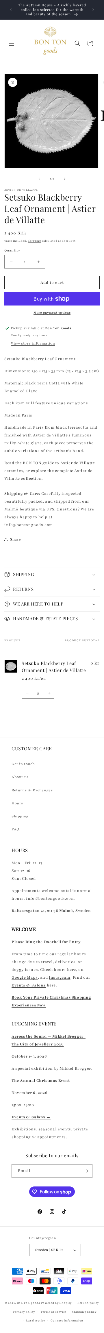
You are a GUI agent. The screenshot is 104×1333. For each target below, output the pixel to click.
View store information (33, 343)
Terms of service (53, 1312)
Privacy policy (24, 1312)
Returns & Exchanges (32, 790)
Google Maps (25, 977)
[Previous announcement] (10, 9)
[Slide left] (39, 179)
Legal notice (35, 1320)
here (71, 969)
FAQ (15, 829)
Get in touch (23, 764)
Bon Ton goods (28, 1303)
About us (20, 777)
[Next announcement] (93, 9)
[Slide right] (64, 179)
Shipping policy (84, 1312)
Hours (17, 803)
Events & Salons (29, 985)
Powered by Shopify (56, 1303)
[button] (11, 43)
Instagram (59, 977)
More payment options (52, 312)
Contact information (67, 1320)
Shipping (34, 240)
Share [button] (15, 539)
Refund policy (88, 1303)
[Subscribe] (85, 1171)
